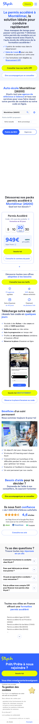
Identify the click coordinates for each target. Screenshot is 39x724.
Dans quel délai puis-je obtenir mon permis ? (16, 569)
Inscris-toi (17, 251)
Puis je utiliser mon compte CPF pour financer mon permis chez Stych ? (16, 588)
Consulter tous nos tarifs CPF (19, 68)
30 (27, 229)
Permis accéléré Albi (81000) (17, 627)
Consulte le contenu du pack (18, 258)
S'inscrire (28, 4)
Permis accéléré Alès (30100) (17, 629)
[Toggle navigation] (35, 4)
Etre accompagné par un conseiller (19, 75)
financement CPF (13, 60)
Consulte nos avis (19, 532)
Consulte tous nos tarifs (19, 282)
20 (20, 228)
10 (14, 229)
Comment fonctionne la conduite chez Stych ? (17, 561)
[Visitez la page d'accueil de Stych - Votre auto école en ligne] (7, 4)
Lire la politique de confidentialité (11, 715)
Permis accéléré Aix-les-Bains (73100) (20, 624)
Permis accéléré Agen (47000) (18, 617)
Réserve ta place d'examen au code (19, 400)
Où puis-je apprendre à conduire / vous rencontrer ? (17, 578)
